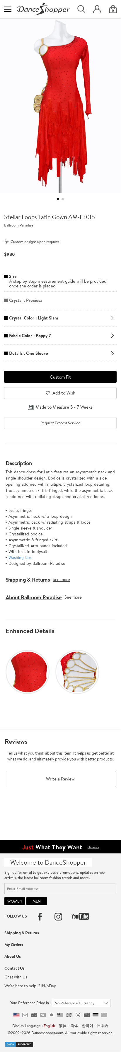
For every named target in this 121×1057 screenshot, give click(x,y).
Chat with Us (15, 977)
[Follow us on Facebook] (40, 917)
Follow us (15, 916)
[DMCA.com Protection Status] (19, 1043)
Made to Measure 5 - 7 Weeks (64, 407)
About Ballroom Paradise (34, 597)
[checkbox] (60, 423)
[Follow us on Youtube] (80, 916)
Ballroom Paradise (18, 225)
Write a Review (60, 779)
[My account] (97, 9)
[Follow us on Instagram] (58, 917)
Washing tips (20, 557)
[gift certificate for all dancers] (60, 846)
